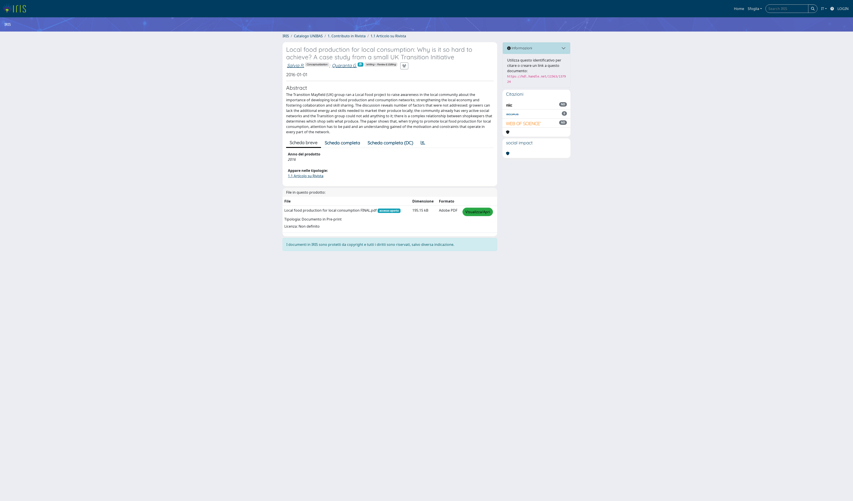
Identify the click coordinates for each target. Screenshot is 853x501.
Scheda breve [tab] (303, 142)
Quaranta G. (344, 65)
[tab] (423, 142)
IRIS (286, 36)
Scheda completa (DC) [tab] (390, 142)
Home (739, 8)
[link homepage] (16, 9)
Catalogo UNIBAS (308, 36)
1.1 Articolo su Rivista (388, 36)
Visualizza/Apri (477, 211)
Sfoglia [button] (753, 8)
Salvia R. (295, 65)
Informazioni (521, 48)
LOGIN (843, 8)
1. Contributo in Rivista (347, 36)
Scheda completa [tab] (342, 142)
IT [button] (822, 8)
